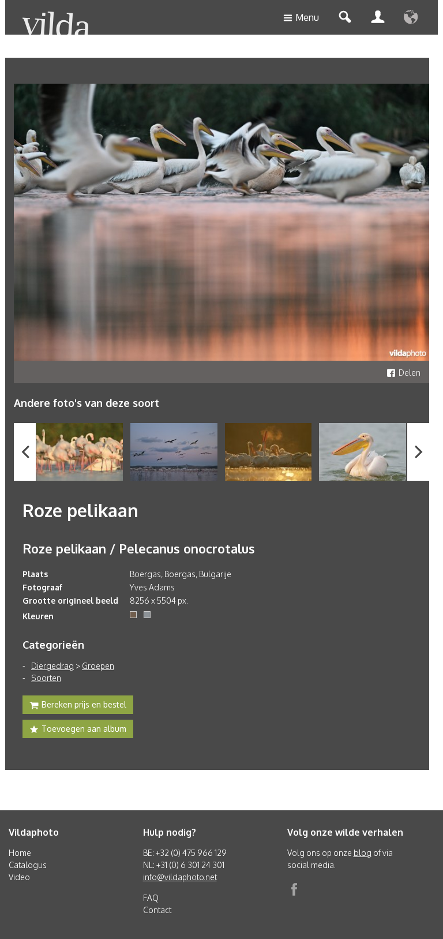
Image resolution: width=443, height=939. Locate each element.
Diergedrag (52, 666)
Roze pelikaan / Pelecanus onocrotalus (138, 548)
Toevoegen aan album (84, 729)
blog (362, 853)
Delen (410, 372)
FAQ (151, 898)
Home (20, 853)
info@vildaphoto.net (180, 877)
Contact (157, 910)
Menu (307, 17)
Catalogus (28, 865)
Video (19, 877)
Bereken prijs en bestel (84, 704)
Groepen (98, 666)
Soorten (46, 678)
